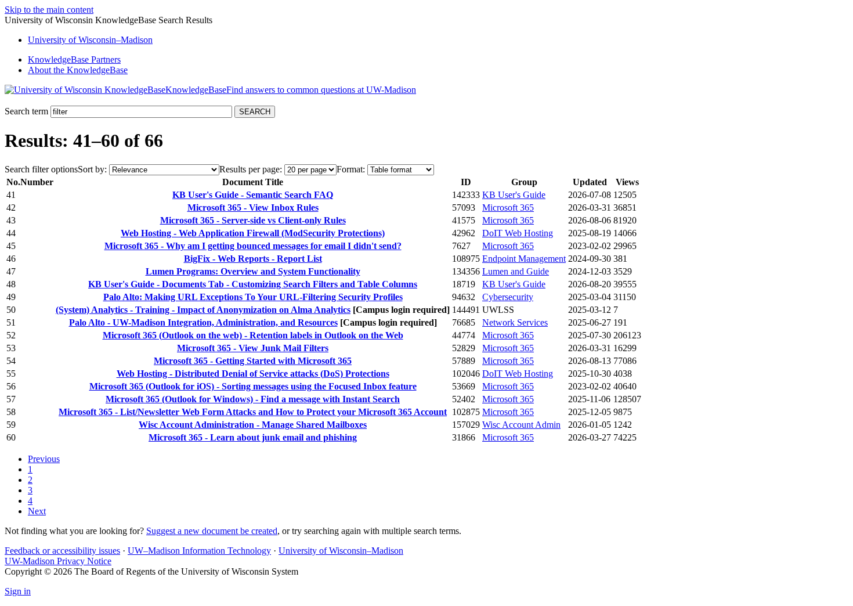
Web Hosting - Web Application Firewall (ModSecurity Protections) (253, 233)
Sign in (18, 591)
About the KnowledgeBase (78, 70)
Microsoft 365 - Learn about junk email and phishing (253, 437)
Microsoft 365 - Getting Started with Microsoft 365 (253, 361)
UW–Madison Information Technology (199, 551)
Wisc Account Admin (521, 425)
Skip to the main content (49, 10)
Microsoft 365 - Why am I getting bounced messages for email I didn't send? (253, 246)
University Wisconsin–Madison (90, 40)
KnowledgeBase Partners (74, 59)
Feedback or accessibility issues (62, 551)
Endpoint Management (524, 259)
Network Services (515, 322)
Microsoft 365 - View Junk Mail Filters (252, 348)
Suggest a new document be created (211, 531)
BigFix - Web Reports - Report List (253, 259)
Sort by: (92, 169)
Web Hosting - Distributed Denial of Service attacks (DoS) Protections (253, 373)
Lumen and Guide (515, 271)
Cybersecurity (507, 297)
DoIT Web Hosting (517, 233)
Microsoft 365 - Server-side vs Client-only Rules (253, 220)
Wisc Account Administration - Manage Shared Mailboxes (253, 425)
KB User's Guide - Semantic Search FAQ (252, 195)
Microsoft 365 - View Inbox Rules (253, 207)
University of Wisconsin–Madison (341, 551)
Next (37, 511)
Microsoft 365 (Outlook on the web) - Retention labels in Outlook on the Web (253, 335)
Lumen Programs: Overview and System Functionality (253, 271)
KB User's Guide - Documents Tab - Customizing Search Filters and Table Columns (252, 284)
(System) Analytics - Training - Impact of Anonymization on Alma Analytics (203, 310)
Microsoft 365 (508, 207)
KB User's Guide (513, 195)
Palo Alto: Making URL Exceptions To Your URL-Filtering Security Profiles (253, 297)
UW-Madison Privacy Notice (58, 561)
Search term (26, 111)
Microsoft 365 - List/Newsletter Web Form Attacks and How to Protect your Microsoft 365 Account (253, 412)
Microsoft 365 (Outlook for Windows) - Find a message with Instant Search (253, 399)
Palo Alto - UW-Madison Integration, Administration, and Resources (203, 322)
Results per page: (250, 169)
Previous (44, 459)
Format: (351, 169)
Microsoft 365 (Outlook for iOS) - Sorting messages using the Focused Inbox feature (253, 386)
